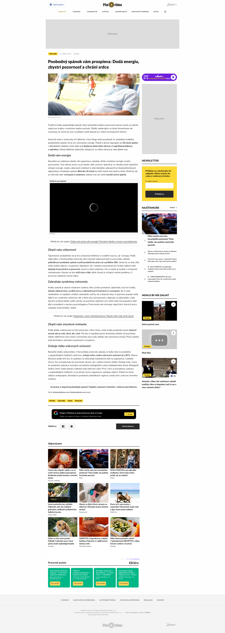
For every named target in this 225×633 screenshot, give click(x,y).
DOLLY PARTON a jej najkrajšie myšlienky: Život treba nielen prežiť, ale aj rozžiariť (162, 269)
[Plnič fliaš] (159, 339)
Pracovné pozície (57, 563)
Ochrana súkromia (129, 600)
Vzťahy (105, 11)
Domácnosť (121, 11)
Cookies (65, 600)
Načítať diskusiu (128, 426)
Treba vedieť (52, 54)
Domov (160, 600)
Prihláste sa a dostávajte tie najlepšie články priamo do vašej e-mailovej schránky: (158, 173)
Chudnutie (92, 11)
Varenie (77, 11)
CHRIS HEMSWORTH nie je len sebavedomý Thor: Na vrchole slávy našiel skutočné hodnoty (162, 279)
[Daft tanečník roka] (159, 311)
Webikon (148, 612)
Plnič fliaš (146, 353)
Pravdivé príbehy (140, 11)
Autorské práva (107, 600)
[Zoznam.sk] (172, 4)
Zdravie (62, 11)
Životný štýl (78, 400)
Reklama (148, 600)
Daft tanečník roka (150, 324)
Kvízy (156, 11)
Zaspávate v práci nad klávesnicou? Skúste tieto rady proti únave (103, 316)
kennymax (134, 612)
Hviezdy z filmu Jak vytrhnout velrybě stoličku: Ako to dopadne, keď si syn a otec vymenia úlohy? (159, 384)
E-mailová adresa (151, 181)
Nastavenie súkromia (84, 600)
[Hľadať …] (165, 11)
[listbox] (169, 207)
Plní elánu (52, 400)
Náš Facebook (58, 5)
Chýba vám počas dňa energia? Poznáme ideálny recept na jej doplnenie (103, 242)
